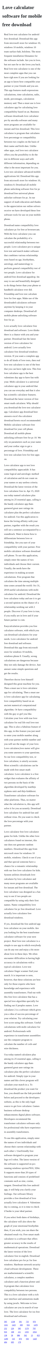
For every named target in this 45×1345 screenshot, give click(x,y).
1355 (27, 1332)
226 (12, 1328)
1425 (14, 1325)
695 (12, 1342)
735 (27, 1322)
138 (5, 1335)
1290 (6, 1339)
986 (18, 1335)
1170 (27, 1328)
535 (13, 1339)
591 (20, 1322)
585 (19, 1328)
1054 (35, 1332)
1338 (13, 1322)
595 (5, 1322)
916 (28, 1325)
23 (32, 1335)
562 (25, 1335)
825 (38, 1335)
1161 (6, 1325)
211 (19, 1332)
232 (5, 1328)
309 (21, 1325)
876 (20, 1339)
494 (5, 1342)
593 (27, 1339)
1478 (36, 1325)
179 (19, 1342)
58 (12, 1335)
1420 (35, 1339)
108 (12, 1332)
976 (34, 1322)
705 (34, 1328)
